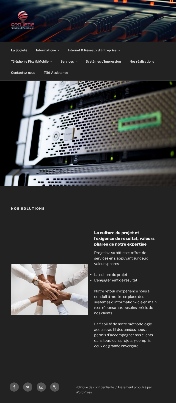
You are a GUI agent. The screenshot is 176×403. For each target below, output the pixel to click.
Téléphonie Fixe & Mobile (30, 61)
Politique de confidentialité (94, 387)
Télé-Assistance (56, 72)
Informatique (46, 50)
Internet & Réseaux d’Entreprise (92, 50)
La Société (19, 50)
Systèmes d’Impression (103, 61)
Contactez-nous (23, 72)
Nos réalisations (141, 61)
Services (67, 61)
